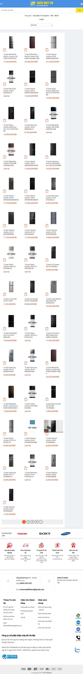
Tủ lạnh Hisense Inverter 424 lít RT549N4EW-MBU (31, 440)
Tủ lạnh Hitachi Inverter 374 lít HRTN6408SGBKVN (31, 198)
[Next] (77, 538)
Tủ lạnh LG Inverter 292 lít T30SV (10, 300)
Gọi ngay (78, 637)
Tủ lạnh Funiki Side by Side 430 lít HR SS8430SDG (53, 301)
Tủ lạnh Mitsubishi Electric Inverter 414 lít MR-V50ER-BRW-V (10, 406)
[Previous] (19, 538)
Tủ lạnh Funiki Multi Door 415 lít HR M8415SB (10, 335)
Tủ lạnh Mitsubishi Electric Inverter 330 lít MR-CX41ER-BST (10, 56)
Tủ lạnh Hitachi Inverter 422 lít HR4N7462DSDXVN (31, 163)
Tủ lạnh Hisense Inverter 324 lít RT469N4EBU (9, 509)
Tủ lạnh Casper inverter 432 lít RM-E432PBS (31, 406)
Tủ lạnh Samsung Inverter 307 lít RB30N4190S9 (9, 370)
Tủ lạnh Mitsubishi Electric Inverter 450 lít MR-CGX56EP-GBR (32, 56)
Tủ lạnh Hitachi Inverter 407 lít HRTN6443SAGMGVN (10, 198)
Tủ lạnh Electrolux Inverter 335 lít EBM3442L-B (31, 127)
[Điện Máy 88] (41, 4)
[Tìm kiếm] (79, 10)
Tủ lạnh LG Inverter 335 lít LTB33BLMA (31, 300)
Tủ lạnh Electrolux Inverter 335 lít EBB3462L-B (9, 91)
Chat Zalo (78, 625)
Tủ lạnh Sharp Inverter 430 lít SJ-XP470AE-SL (9, 266)
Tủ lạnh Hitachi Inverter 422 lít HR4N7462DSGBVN (31, 91)
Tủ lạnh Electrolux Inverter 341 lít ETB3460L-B (52, 198)
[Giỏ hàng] (82, 3)
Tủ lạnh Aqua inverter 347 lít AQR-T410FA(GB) (53, 406)
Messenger (78, 632)
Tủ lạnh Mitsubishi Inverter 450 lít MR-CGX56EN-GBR (10, 163)
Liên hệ (23, 617)
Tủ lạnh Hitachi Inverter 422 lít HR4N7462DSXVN (52, 56)
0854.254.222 (26, 583)
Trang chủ (28, 16)
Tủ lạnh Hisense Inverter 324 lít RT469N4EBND (51, 475)
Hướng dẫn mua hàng (27, 607)
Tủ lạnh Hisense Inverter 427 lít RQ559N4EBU (30, 232)
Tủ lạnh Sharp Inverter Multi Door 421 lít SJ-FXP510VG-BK (10, 128)
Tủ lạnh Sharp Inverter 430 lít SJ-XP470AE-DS (31, 266)
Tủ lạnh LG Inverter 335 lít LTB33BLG (52, 266)
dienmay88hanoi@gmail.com (32, 589)
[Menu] (1, 3)
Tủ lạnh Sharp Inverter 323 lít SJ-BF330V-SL (9, 440)
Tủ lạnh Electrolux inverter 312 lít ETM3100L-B (31, 475)
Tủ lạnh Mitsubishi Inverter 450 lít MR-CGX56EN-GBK (52, 127)
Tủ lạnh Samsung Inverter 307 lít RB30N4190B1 (31, 370)
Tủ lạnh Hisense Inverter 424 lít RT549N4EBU (51, 440)
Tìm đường (78, 618)
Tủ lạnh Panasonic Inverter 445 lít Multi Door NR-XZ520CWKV (53, 163)
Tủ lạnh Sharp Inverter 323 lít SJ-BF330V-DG (31, 335)
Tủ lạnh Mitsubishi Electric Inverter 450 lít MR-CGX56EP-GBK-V (53, 371)
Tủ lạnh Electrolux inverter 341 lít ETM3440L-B (9, 475)
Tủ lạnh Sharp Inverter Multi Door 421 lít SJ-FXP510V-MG (53, 92)
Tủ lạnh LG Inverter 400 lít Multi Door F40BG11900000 (52, 335)
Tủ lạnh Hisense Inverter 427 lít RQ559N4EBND (9, 232)
